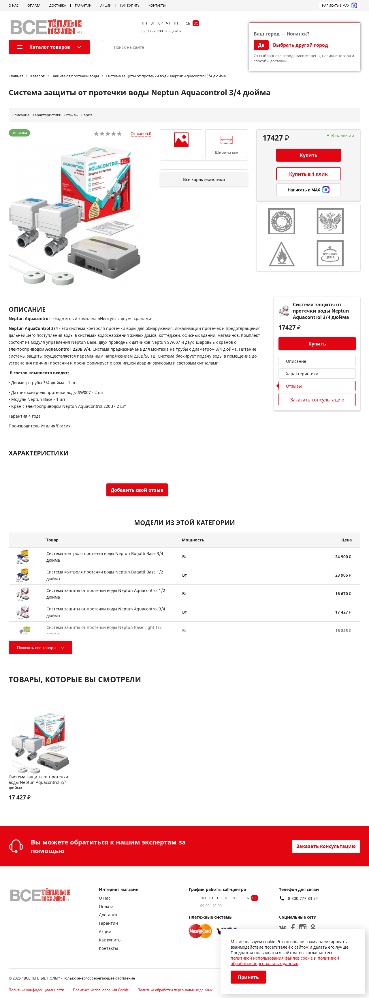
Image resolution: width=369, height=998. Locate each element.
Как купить (130, 5)
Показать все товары (36, 647)
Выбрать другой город (300, 45)
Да (261, 45)
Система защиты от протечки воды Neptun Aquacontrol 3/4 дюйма (38, 782)
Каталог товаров (49, 47)
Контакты (156, 5)
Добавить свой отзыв (137, 490)
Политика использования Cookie (101, 989)
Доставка (57, 5)
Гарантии (83, 5)
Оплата (33, 5)
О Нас (13, 5)
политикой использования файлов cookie (272, 958)
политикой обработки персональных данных (285, 960)
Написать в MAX (335, 5)
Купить (308, 155)
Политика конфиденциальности (36, 989)
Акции (105, 5)
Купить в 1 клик (308, 174)
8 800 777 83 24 (303, 898)
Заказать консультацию (326, 846)
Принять (248, 977)
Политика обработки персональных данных (175, 989)
